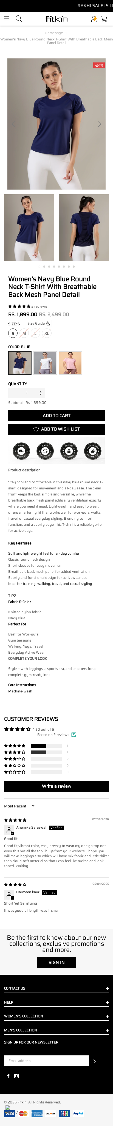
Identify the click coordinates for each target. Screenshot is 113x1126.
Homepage (54, 33)
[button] (19, 306)
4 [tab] (54, 266)
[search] (19, 18)
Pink (70, 363)
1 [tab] (39, 266)
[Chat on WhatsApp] (13, 1112)
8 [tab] (74, 266)
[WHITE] (45, 363)
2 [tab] (44, 266)
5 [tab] (59, 266)
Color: (19, 347)
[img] (15, 820)
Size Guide (36, 323)
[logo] (56, 19)
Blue (20, 363)
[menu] (6, 19)
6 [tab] (64, 266)
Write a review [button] (56, 786)
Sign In (57, 962)
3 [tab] (49, 266)
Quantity (17, 384)
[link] (29, 227)
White (45, 363)
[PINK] (70, 363)
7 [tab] (69, 266)
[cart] (104, 18)
